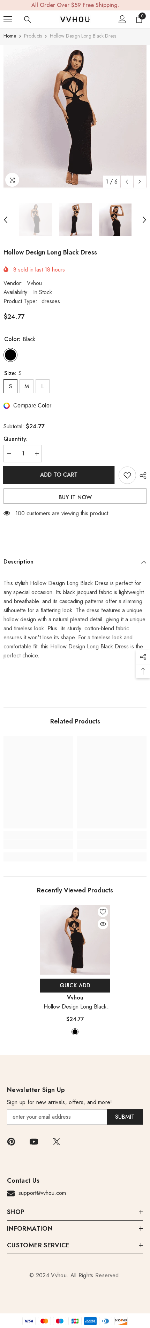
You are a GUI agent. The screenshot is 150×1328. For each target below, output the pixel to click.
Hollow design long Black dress (75, 1007)
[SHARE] (141, 475)
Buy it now (75, 497)
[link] (38, 844)
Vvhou (34, 283)
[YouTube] (34, 1141)
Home (9, 35)
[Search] (27, 19)
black (75, 1031)
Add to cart (59, 475)
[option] (75, 116)
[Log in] (122, 19)
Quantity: (15, 439)
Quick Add (75, 985)
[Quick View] (103, 924)
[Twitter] (56, 1141)
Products (33, 35)
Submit (125, 1117)
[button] (127, 182)
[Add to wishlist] (127, 475)
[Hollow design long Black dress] (75, 940)
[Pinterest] (11, 1141)
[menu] (7, 19)
